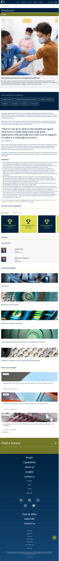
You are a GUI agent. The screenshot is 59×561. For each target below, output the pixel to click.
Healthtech (5, 103)
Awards (3, 14)
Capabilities (23, 2)
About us (30, 2)
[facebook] (21, 500)
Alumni (28, 493)
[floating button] (54, 538)
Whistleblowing (29, 541)
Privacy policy (29, 530)
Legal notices (29, 533)
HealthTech (27, 201)
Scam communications (29, 544)
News (29, 485)
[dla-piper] (5, 2)
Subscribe (29, 518)
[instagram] (29, 500)
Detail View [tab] (19, 212)
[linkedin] (25, 505)
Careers (40, 2)
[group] (10, 224)
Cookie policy (29, 536)
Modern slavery (29, 539)
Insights (35, 2)
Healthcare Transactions (47, 99)
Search (51, 2)
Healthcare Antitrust (7, 99)
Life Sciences (15, 103)
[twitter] (37, 500)
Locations (29, 481)
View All (4, 432)
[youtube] (33, 505)
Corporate (24, 103)
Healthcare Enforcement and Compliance (26, 99)
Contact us (29, 523)
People (18, 2)
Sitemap (28, 548)
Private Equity (34, 103)
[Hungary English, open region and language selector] (56, 2)
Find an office (29, 514)
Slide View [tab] (6, 212)
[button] (10, 224)
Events (29, 489)
